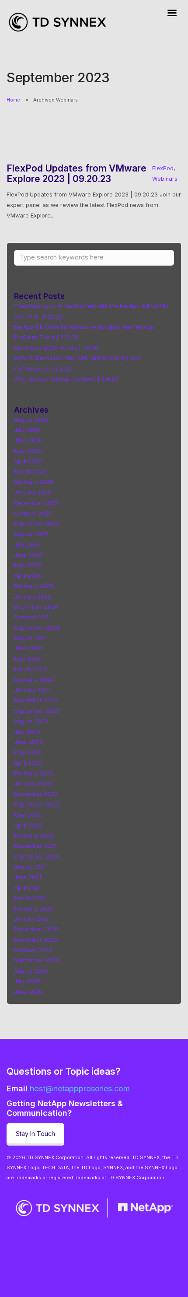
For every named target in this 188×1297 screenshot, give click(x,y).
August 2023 (31, 721)
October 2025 (33, 513)
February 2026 (33, 482)
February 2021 (33, 908)
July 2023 (27, 732)
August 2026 (31, 420)
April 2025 (28, 575)
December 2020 (36, 929)
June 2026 (28, 440)
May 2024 (27, 659)
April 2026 (28, 461)
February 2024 (33, 680)
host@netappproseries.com (80, 1088)
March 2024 (30, 669)
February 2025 (33, 586)
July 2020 (27, 981)
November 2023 (36, 700)
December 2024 (36, 606)
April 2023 (28, 763)
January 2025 (32, 596)
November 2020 (36, 939)
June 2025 (28, 555)
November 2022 (36, 794)
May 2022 (27, 815)
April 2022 (28, 825)
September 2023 (36, 711)
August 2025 (31, 534)
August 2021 (30, 867)
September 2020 (36, 960)
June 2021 (27, 877)
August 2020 (31, 970)
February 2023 (33, 773)
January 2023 (32, 783)
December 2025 (36, 503)
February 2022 (33, 835)
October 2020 (33, 950)
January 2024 (32, 690)
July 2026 (27, 430)
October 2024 (33, 617)
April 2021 (27, 887)
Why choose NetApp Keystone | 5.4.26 (66, 378)
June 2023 (28, 742)
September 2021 (36, 856)
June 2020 (28, 992)
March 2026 (30, 471)
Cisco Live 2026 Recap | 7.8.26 (56, 347)
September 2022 (36, 804)
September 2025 (36, 523)
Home (13, 100)
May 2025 (27, 565)
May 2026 (27, 451)
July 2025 (27, 544)
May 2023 (27, 752)
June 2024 (28, 648)
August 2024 (31, 638)
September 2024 (36, 627)
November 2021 (35, 846)
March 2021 (29, 898)
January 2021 (32, 918)
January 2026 (32, 492)
